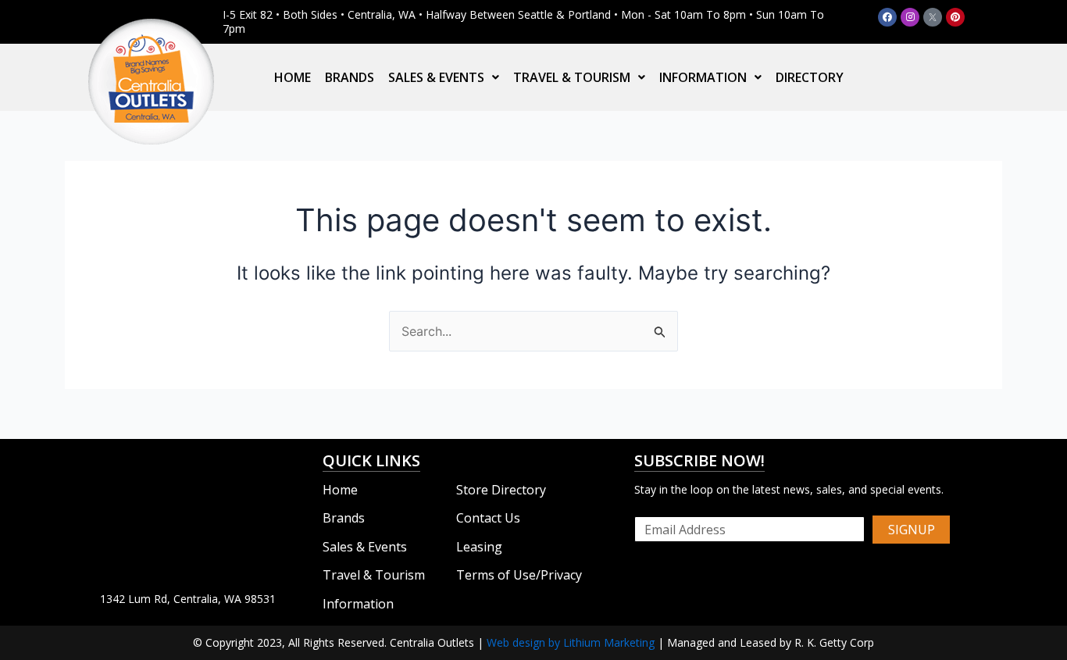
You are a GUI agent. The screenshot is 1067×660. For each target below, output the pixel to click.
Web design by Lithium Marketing (571, 642)
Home (292, 77)
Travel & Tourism (571, 77)
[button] (443, 77)
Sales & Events (436, 77)
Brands (349, 77)
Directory (810, 77)
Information (703, 77)
